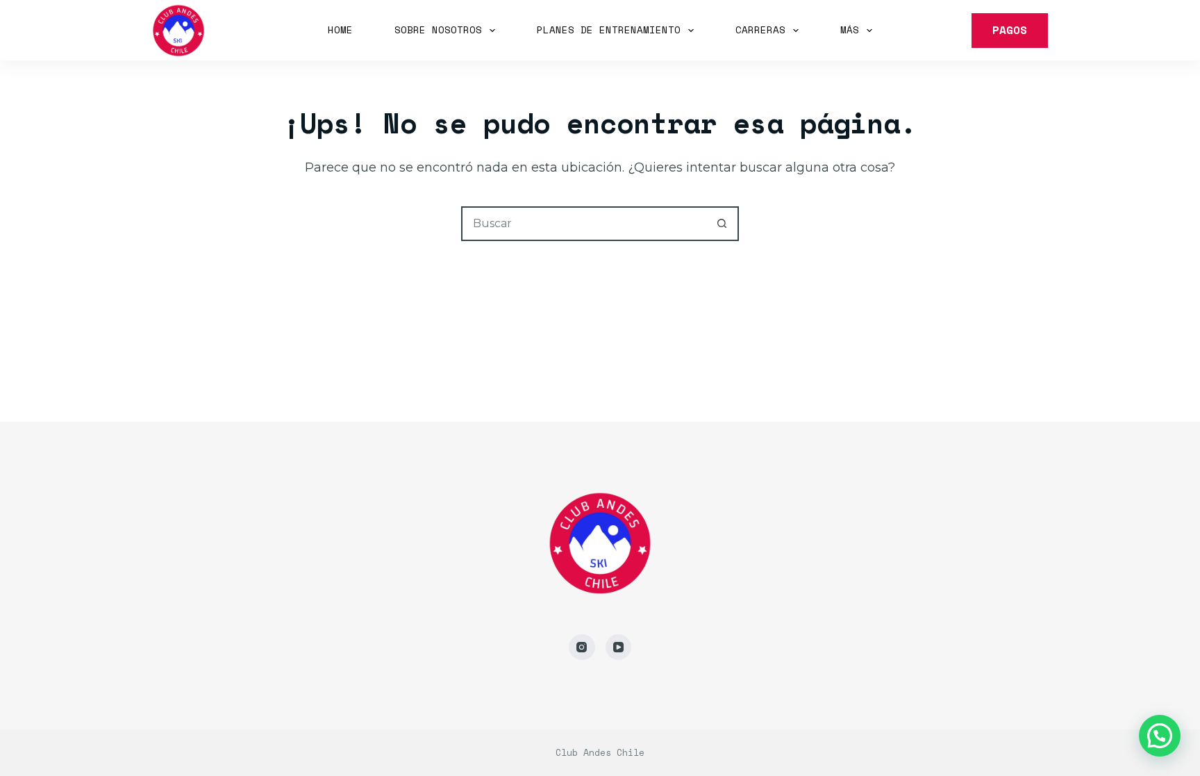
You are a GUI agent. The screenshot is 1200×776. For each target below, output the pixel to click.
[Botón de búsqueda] (722, 224)
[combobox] (584, 223)
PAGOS (1009, 30)
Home (340, 29)
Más (849, 29)
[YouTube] (619, 647)
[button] (1160, 736)
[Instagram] (582, 647)
